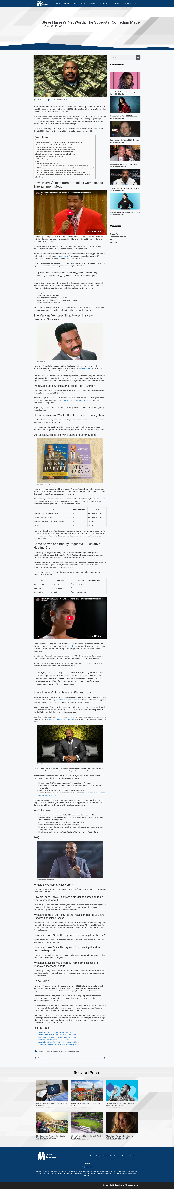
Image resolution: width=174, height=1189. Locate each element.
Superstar (76, 1051)
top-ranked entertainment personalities (67, 700)
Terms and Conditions (118, 237)
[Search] (138, 57)
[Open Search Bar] (135, 3)
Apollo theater (63, 256)
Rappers (66, 3)
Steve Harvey (68, 1051)
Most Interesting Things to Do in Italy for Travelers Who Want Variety (50, 1137)
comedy (56, 1051)
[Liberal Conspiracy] (42, 3)
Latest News (127, 3)
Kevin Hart (57, 501)
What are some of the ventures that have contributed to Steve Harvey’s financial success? (67, 168)
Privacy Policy (115, 234)
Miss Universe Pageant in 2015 (75, 400)
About (112, 239)
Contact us (114, 242)
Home (58, 3)
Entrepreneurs (104, 3)
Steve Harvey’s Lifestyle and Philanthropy (49, 156)
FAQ (37, 161)
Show (61, 1051)
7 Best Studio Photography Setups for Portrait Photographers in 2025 (119, 1137)
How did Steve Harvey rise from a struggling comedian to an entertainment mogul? (65, 166)
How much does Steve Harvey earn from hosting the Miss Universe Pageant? (63, 172)
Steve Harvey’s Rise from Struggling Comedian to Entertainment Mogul (59, 142)
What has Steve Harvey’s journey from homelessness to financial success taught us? (65, 175)
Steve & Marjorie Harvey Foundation (61, 719)
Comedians (92, 3)
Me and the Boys (85, 368)
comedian (49, 1051)
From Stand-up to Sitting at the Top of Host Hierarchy (56, 147)
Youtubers (116, 3)
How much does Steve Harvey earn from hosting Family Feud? (58, 170)
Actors (75, 3)
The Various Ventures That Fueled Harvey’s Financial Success (56, 145)
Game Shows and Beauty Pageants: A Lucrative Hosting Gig (55, 154)
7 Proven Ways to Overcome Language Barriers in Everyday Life (120, 1104)
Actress (82, 3)
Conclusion (39, 177)
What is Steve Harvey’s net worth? (50, 163)
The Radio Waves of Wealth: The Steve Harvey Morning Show (58, 149)
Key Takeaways (44, 159)
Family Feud (73, 646)
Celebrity (42, 1051)
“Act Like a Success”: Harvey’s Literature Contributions (56, 151)
